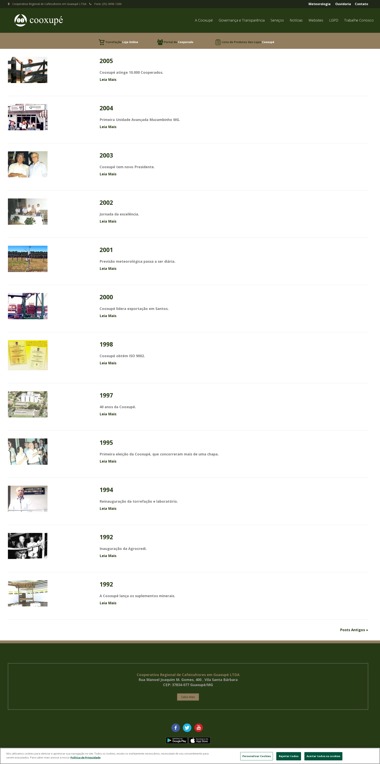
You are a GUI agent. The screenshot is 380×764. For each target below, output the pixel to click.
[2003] (28, 163)
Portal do (178, 42)
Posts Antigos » (354, 629)
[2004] (28, 116)
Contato (361, 4)
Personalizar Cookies (256, 756)
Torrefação (121, 42)
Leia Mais (108, 79)
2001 (106, 250)
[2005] (28, 69)
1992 (106, 537)
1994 (106, 490)
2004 (106, 108)
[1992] (28, 545)
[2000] (28, 305)
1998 (106, 344)
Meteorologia (320, 4)
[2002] (28, 211)
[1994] (28, 498)
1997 (106, 395)
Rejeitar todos (288, 756)
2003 (106, 155)
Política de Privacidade (85, 757)
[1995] (28, 451)
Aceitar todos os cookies (323, 756)
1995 (106, 442)
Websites (316, 20)
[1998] (28, 354)
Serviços (277, 20)
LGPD (333, 20)
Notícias (296, 20)
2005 (106, 61)
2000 (106, 297)
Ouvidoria (343, 4)
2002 (106, 202)
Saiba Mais (188, 697)
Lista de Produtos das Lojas (248, 42)
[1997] (28, 403)
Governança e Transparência (242, 20)
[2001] (28, 258)
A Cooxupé (204, 20)
